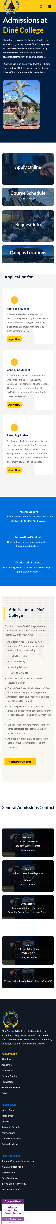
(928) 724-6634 (28, 884)
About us (6, 1059)
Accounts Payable (10, 1127)
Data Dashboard (10, 1178)
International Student (28, 537)
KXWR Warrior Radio (12, 1166)
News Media (7, 1110)
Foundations (7, 1081)
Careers (5, 1093)
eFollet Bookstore (10, 1087)
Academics (7, 1064)
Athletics (6, 1121)
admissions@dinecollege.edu (28, 873)
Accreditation (8, 1172)
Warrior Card (8, 1132)
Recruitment (7, 1115)
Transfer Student (28, 511)
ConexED (47, 981)
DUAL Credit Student (28, 562)
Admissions (7, 1070)
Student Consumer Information (17, 1161)
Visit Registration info (20, 761)
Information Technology (13, 1183)
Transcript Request (11, 1138)
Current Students (10, 1076)
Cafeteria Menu (9, 1144)
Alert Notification (10, 1189)
